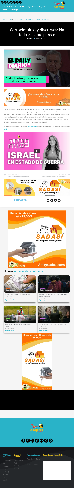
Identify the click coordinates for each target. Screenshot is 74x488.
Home (3, 19)
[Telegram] (14, 2)
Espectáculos (33, 7)
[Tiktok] (8, 2)
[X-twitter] (20, 2)
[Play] (37, 151)
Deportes (43, 7)
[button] (48, 200)
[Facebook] (2, 2)
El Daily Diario (32, 127)
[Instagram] (5, 2)
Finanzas (5, 10)
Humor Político (20, 7)
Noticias (10, 7)
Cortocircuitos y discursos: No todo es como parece (31, 19)
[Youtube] (11, 2)
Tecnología (14, 10)
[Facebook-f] (23, 440)
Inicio (4, 7)
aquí (5, 129)
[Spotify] (17, 2)
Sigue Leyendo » (10, 300)
